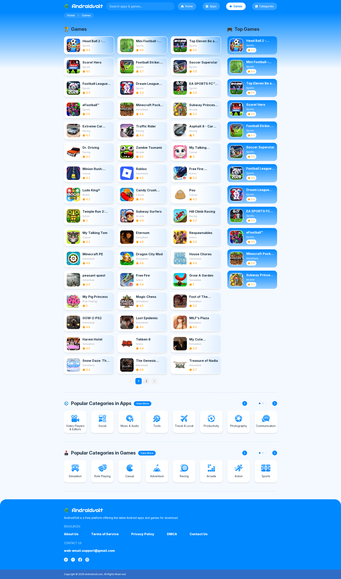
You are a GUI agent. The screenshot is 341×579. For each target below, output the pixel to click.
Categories (266, 6)
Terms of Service (105, 534)
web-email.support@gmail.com (89, 551)
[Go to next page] (154, 381)
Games (237, 6)
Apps (213, 6)
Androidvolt (87, 510)
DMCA (172, 534)
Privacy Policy (142, 534)
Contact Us (199, 534)
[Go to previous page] (130, 381)
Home (189, 6)
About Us (71, 534)
